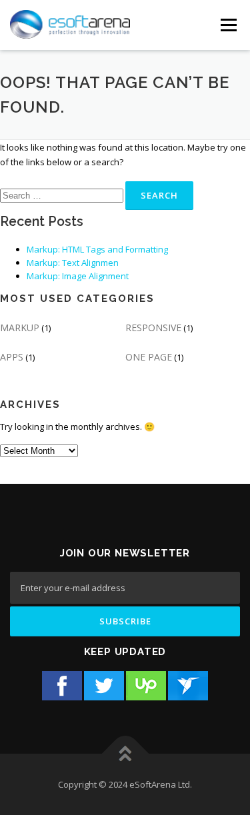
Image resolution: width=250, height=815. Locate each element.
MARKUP (19, 327)
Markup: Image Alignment (78, 276)
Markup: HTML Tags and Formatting (97, 249)
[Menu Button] (228, 25)
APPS (11, 357)
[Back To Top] (125, 753)
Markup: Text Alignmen (73, 263)
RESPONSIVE (153, 327)
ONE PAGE (148, 357)
